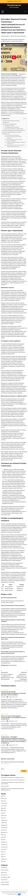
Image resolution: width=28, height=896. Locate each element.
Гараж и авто (4, 872)
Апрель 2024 (4, 815)
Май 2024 (3, 813)
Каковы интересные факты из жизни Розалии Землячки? (14, 140)
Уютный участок (14, 5)
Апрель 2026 (4, 798)
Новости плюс (4, 879)
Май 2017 (3, 854)
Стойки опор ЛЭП (5, 786)
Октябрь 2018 (4, 844)
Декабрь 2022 (4, 832)
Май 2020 (3, 839)
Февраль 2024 (4, 820)
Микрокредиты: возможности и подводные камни (12, 777)
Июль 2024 (3, 808)
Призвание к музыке (9, 125)
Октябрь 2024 (4, 803)
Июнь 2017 (3, 851)
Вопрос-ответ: (6, 133)
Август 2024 (3, 805)
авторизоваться (5, 763)
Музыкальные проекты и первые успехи (14, 128)
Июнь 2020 (3, 837)
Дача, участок (4, 874)
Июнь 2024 (3, 810)
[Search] (25, 12)
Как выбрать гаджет (5, 877)
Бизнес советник (4, 870)
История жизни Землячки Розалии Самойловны (11, 121)
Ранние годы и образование (9, 124)
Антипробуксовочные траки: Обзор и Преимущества (13, 779)
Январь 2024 (4, 822)
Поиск (2, 769)
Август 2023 (3, 830)
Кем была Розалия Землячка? (13, 135)
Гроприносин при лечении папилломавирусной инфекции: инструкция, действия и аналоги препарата (13, 693)
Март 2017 (3, 856)
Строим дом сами (5, 884)
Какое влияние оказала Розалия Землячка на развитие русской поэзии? (16, 146)
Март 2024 (3, 817)
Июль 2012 (3, 861)
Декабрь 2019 (4, 842)
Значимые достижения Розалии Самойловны (14, 130)
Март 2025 (3, 800)
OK (19, 894)
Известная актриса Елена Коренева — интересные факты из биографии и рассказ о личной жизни (13, 717)
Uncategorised (13, 665)
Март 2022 (3, 834)
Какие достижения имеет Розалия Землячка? (14, 137)
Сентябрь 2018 (4, 847)
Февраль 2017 (4, 859)
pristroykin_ (23, 36)
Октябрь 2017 (4, 849)
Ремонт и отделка (5, 882)
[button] (24, 119)
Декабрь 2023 (4, 825)
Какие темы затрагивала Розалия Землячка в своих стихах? (16, 143)
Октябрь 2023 (4, 827)
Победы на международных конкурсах (12, 132)
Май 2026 (3, 796)
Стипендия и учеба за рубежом (12, 127)
